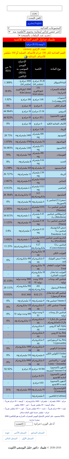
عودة (7, 432)
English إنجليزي (34, 23)
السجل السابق (37, 432)
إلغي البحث (35, 18)
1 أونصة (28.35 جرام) (35, 44)
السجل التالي (11, 438)
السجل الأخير (20, 432)
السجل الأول (27, 438)
